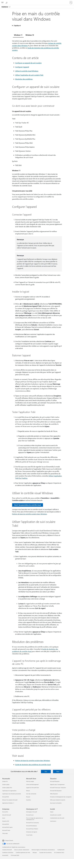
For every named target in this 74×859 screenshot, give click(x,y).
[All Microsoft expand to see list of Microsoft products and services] (2, 2)
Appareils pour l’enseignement (57, 784)
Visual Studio (29, 835)
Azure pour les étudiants (56, 803)
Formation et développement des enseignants (60, 797)
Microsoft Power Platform (32, 829)
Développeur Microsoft (31, 812)
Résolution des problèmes (24, 79)
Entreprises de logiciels (31, 832)
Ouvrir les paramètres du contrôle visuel (27, 505)
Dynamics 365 (5, 821)
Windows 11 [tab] (18, 35)
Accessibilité (5, 855)
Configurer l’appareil (22, 67)
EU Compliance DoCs (59, 852)
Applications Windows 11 (8, 803)
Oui (46, 771)
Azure (3, 818)
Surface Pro (5, 781)
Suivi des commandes (31, 793)
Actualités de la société (55, 815)
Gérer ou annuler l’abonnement (21, 849)
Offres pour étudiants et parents (57, 800)
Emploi (51, 812)
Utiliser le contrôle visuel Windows (26, 71)
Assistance (5, 7)
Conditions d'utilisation (7, 852)
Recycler (28, 797)
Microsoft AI (5, 812)
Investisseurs (53, 821)
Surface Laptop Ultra (7, 787)
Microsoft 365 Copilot (7, 827)
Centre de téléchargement (32, 784)
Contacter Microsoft (7, 849)
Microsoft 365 (5, 797)
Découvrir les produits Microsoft (9, 800)
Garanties (28, 800)
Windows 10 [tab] (30, 35)
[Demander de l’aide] (6, 2)
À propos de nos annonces (45, 852)
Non (57, 771)
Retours (28, 790)
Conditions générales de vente (23, 852)
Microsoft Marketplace (31, 825)
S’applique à (17, 25)
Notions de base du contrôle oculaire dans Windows (29, 514)
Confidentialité (60, 849)
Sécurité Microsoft (6, 815)
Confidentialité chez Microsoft (57, 818)
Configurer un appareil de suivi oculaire (28, 63)
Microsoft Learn (30, 815)
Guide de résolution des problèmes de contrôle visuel (33, 765)
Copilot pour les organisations (9, 790)
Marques (35, 852)
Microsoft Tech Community (32, 822)
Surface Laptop (5, 784)
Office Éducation (54, 793)
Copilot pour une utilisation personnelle (11, 793)
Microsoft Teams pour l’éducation (58, 787)
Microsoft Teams (6, 830)
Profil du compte (30, 781)
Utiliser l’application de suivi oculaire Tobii (29, 75)
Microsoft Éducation (54, 781)
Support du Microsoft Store (32, 787)
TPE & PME (5, 833)
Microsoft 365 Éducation (55, 790)
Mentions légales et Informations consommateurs (43, 849)
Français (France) (9, 840)
